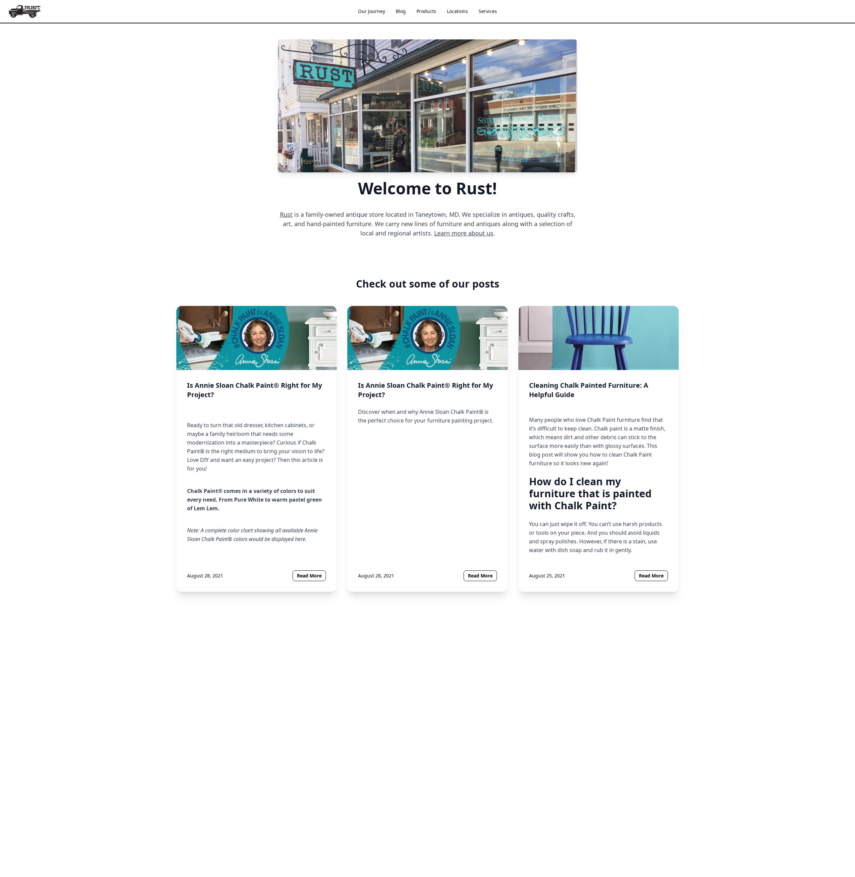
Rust (286, 214)
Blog (401, 11)
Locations (457, 11)
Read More (309, 575)
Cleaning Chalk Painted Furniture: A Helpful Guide (588, 390)
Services (488, 11)
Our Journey (371, 11)
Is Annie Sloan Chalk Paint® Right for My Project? (254, 390)
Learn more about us (463, 233)
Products (426, 11)
